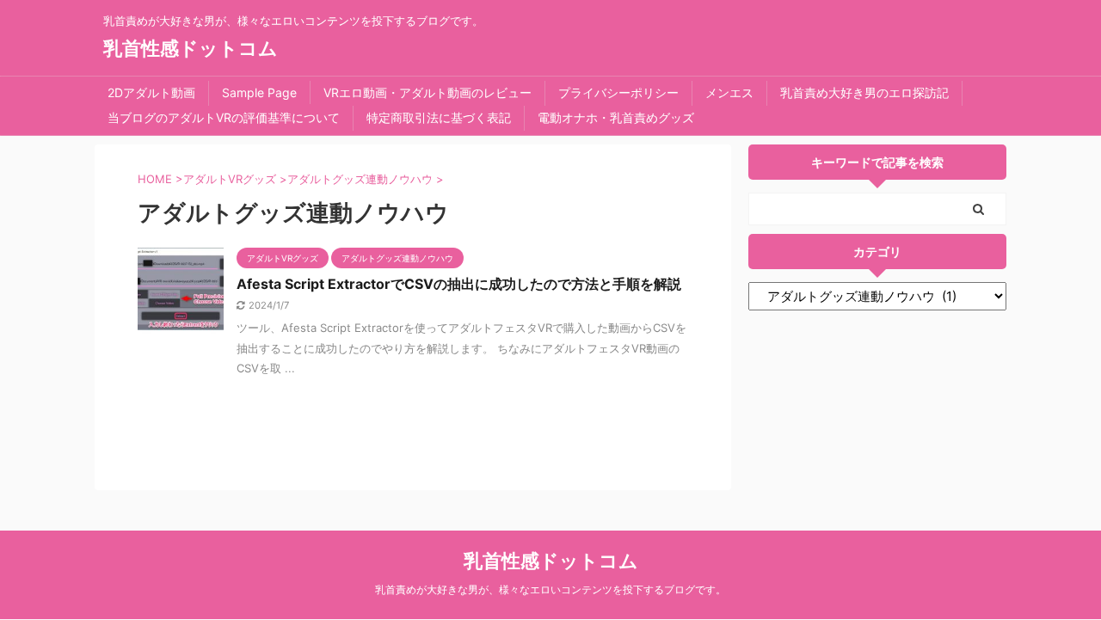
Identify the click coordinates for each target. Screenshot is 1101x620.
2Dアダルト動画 (151, 92)
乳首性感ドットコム (190, 48)
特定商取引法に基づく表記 (438, 117)
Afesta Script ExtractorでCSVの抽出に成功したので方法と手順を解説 (459, 283)
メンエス (729, 92)
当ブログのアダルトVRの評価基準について (224, 117)
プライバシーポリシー (618, 92)
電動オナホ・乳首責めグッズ (616, 117)
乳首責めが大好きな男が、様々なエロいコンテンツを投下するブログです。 (550, 589)
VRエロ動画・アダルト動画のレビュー (427, 92)
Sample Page (259, 92)
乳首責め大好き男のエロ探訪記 (864, 92)
